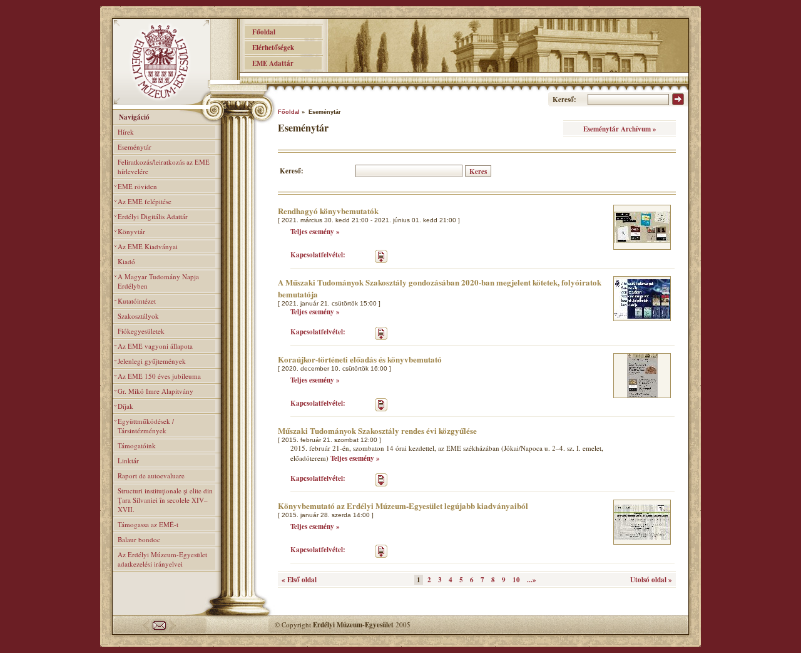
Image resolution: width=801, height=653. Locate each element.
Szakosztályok (138, 316)
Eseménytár (134, 147)
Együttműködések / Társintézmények (146, 425)
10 (516, 580)
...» (531, 580)
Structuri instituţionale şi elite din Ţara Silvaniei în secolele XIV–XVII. (165, 500)
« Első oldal (299, 580)
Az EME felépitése (144, 201)
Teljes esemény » (315, 232)
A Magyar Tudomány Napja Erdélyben (158, 281)
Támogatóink (137, 445)
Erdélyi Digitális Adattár (153, 216)
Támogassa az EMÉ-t (148, 524)
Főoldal (260, 32)
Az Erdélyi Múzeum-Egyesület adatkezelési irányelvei (162, 559)
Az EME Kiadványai (148, 246)
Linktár (128, 460)
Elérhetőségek (269, 48)
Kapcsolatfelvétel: (317, 255)
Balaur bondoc (139, 539)
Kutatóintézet (137, 301)
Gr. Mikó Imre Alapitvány (155, 391)
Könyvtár (131, 231)
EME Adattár (269, 63)
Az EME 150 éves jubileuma (159, 376)
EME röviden (137, 186)
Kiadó (126, 261)
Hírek (126, 131)
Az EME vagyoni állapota (155, 346)
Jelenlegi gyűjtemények (152, 361)
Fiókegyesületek (141, 331)
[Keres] (678, 103)
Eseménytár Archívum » (619, 129)
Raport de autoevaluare (151, 475)
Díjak (125, 406)
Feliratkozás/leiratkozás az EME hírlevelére (164, 166)
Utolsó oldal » (651, 580)
